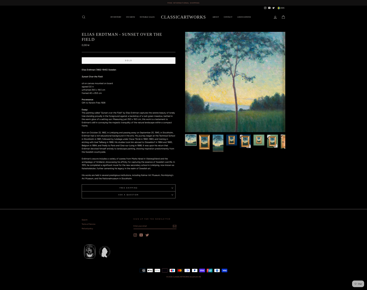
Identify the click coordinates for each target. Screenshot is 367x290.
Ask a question (128, 195)
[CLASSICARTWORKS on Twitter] (147, 235)
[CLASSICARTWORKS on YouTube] (141, 235)
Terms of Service (88, 224)
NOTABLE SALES (147, 17)
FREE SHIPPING (129, 188)
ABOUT (215, 17)
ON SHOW (130, 17)
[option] (183, 2)
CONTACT (228, 17)
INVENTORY (116, 17)
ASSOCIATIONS (244, 17)
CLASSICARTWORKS (183, 17)
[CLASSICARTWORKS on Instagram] (135, 235)
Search (84, 220)
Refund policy (87, 228)
